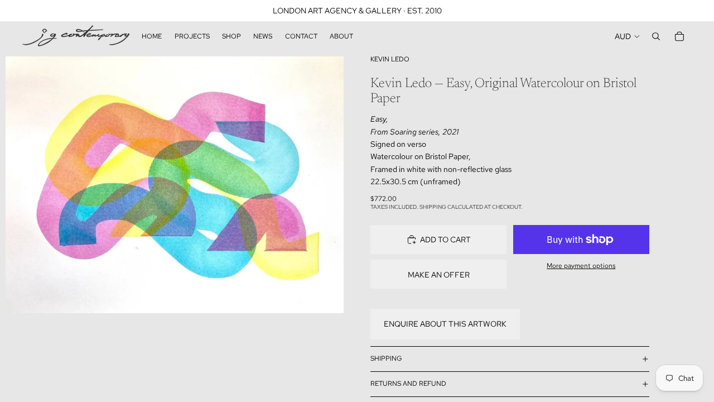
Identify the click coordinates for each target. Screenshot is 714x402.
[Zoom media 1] (175, 184)
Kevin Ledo (389, 59)
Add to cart (445, 239)
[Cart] (679, 36)
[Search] (656, 36)
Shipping (386, 358)
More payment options (581, 265)
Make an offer (439, 275)
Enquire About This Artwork (445, 324)
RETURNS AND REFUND (408, 383)
